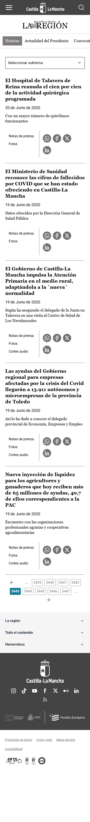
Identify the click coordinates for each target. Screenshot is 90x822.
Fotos (13, 144)
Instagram (13, 690)
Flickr (66, 690)
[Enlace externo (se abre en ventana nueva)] (33, 761)
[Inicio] (45, 671)
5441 (63, 582)
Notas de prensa (21, 136)
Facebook (45, 690)
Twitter (55, 690)
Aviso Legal (44, 740)
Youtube (34, 690)
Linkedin (76, 690)
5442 (75, 582)
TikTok (24, 690)
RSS (45, 699)
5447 (66, 591)
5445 (41, 591)
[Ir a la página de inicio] (45, 7)
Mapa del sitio (65, 740)
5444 (28, 591)
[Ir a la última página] (45, 600)
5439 (37, 582)
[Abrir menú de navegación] (8, 7)
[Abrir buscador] (81, 7)
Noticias (12, 40)
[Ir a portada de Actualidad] (45, 25)
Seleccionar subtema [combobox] (25, 63)
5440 (50, 582)
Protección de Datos (18, 740)
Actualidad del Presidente (47, 40)
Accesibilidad (13, 749)
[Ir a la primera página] (15, 582)
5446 (53, 591)
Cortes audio (18, 351)
